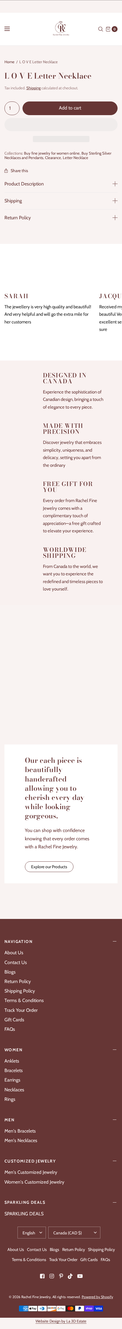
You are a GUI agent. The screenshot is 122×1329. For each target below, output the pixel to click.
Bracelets (13, 1070)
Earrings (12, 1080)
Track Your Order (21, 1010)
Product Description (24, 184)
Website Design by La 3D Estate (61, 1321)
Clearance (53, 157)
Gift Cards (14, 1019)
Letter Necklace (75, 157)
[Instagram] (51, 1276)
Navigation (18, 941)
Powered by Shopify (97, 1297)
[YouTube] (80, 1276)
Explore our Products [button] (49, 866)
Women (13, 1049)
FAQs (9, 1029)
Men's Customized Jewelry (30, 1172)
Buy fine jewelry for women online (52, 153)
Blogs (10, 972)
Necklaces (14, 1090)
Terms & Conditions (24, 1000)
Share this (19, 171)
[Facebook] (42, 1276)
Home (9, 61)
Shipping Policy (19, 991)
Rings (9, 1099)
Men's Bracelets (20, 1131)
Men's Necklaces (20, 1140)
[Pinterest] (61, 1276)
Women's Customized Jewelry (34, 1182)
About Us (13, 952)
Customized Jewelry (30, 1161)
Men (9, 1119)
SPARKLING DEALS (24, 1202)
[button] (61, 125)
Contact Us (15, 962)
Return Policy (17, 217)
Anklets (11, 1061)
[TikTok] (70, 1276)
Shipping (33, 87)
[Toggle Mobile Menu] (10, 29)
